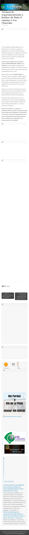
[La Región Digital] (14, 7)
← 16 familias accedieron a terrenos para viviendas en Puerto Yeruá (8, 295)
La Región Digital (14, 531)
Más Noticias (9, 481)
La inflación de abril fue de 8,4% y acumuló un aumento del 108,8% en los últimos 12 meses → (21, 296)
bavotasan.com (21, 533)
